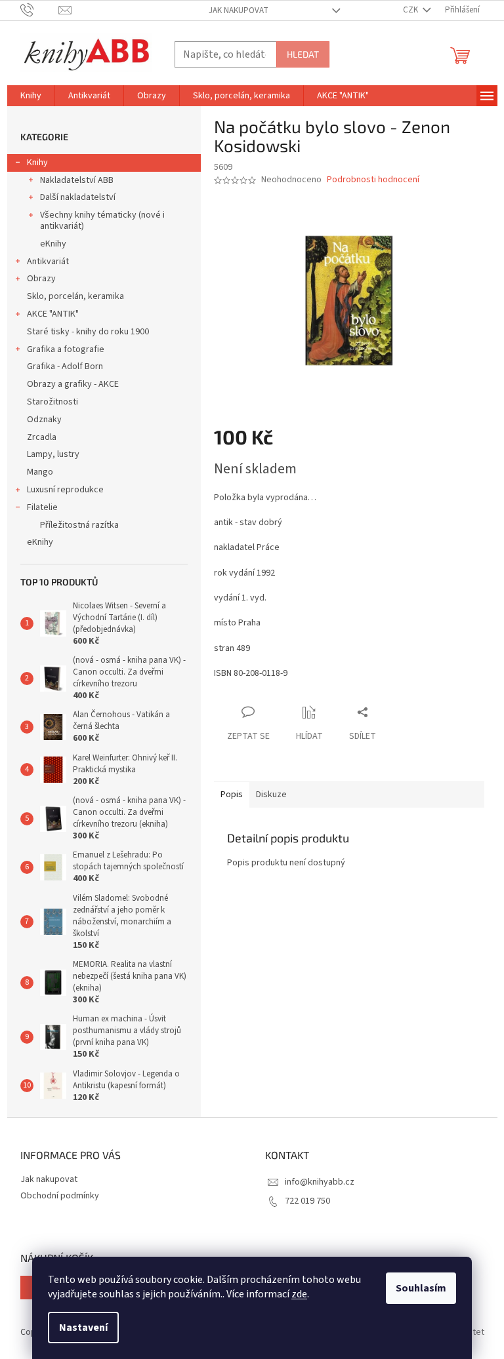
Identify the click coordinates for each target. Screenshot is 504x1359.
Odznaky (44, 419)
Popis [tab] (231, 794)
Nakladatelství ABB (77, 180)
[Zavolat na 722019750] (39, 10)
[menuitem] (30, 95)
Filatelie (42, 507)
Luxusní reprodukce (65, 489)
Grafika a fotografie (65, 349)
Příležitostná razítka (79, 525)
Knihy (37, 162)
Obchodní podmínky (59, 1195)
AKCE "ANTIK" (53, 314)
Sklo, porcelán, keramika (75, 296)
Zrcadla (41, 437)
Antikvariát (48, 261)
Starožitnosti (52, 401)
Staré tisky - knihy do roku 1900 (88, 331)
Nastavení (83, 1327)
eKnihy (53, 243)
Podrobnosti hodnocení (373, 180)
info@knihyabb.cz (319, 1182)
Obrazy (41, 278)
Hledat (303, 54)
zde (299, 1294)
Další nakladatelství (78, 197)
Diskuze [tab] (271, 794)
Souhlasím (421, 1288)
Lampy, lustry (53, 454)
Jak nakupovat (238, 10)
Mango (40, 472)
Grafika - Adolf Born (65, 366)
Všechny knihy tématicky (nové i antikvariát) (102, 220)
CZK (411, 10)
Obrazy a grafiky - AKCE (73, 384)
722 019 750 (307, 1201)
